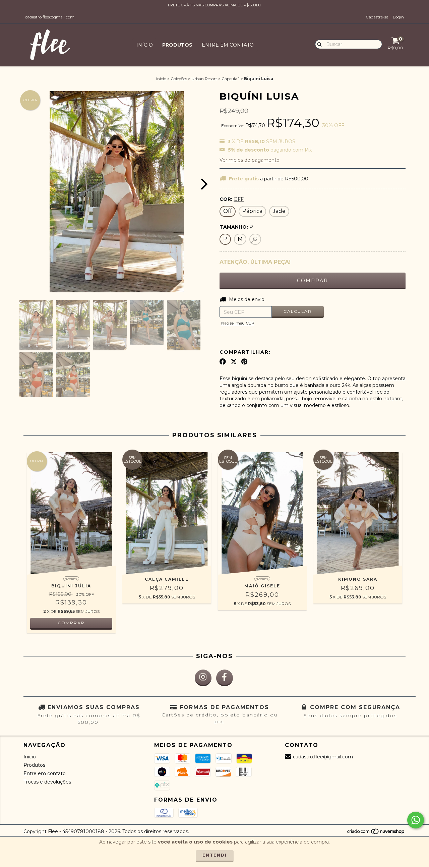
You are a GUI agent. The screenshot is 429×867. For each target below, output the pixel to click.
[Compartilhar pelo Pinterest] (244, 361)
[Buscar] (318, 44)
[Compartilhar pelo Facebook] (223, 361)
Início (144, 45)
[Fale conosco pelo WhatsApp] (415, 820)
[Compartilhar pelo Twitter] (234, 361)
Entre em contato (228, 45)
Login (398, 16)
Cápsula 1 (231, 78)
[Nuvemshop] (376, 833)
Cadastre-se (377, 16)
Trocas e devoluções (47, 782)
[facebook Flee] (224, 678)
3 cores (71, 579)
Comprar (71, 622)
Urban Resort (204, 78)
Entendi (214, 855)
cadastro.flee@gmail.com (49, 16)
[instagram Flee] (203, 678)
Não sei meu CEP (237, 323)
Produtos (177, 45)
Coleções (179, 78)
